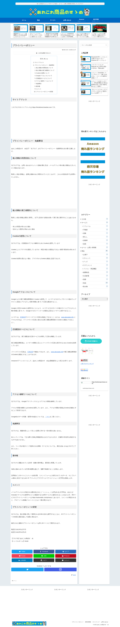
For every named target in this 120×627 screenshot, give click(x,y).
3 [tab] (62, 39)
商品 (94, 251)
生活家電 (95, 276)
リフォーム (95, 226)
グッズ (95, 261)
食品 (95, 283)
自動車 (95, 240)
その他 (94, 219)
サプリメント (95, 265)
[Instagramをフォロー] (60, 569)
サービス (94, 222)
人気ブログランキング (87, 363)
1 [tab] (57, 39)
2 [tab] (60, 39)
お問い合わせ (104, 622)
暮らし (95, 237)
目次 (41, 59)
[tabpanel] (20, 31)
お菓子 (95, 254)
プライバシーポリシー (77, 622)
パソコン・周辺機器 (95, 269)
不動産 (95, 230)
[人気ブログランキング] (84, 361)
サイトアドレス (39, 62)
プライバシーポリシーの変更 (44, 91)
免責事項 (38, 83)
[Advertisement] (44, 123)
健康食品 (95, 272)
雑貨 (95, 279)
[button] (106, 45)
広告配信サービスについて (44, 78)
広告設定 (23, 317)
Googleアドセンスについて (44, 75)
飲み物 (95, 286)
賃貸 (95, 244)
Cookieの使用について (42, 73)
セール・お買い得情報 (94, 247)
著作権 (38, 86)
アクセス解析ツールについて (44, 81)
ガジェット (95, 258)
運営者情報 (88, 622)
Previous (11, 31)
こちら (47, 417)
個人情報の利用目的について (44, 67)
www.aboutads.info (67, 317)
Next (108, 31)
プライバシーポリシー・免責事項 (44, 65)
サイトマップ (96, 622)
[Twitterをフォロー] (27, 569)
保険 (95, 233)
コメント (38, 89)
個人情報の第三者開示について (45, 70)
